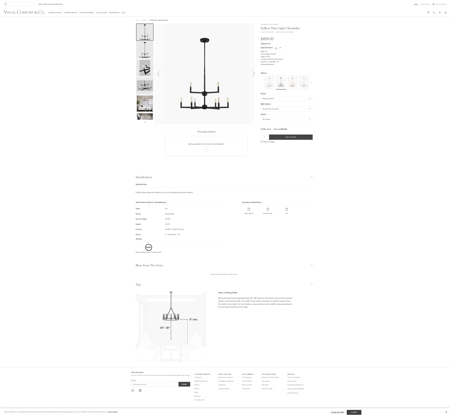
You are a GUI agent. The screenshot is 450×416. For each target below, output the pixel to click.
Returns (197, 385)
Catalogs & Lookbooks (226, 381)
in (276, 48)
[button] (445, 12)
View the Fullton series (284, 32)
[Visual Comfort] (26, 13)
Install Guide (267, 213)
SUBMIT (184, 384)
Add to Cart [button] (291, 137)
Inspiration (114, 12)
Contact (434, 12)
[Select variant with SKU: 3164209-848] (292, 82)
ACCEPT (354, 412)
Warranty (197, 396)
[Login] (440, 12)
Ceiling (144, 20)
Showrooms (428, 12)
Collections (101, 12)
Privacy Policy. (113, 412)
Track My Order (199, 400)
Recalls (196, 389)
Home (138, 20)
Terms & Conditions (294, 377)
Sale (124, 12)
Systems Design (70, 12)
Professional (425, 4)
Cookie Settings (292, 393)
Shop (416, 4)
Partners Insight (267, 389)
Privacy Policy (292, 381)
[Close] (446, 411)
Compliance (246, 389)
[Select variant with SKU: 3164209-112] (281, 82)
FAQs (196, 392)
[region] (225, 412)
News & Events (247, 385)
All (287, 213)
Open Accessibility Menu (295, 389)
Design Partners (86, 12)
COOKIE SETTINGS (337, 412)
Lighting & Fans (54, 12)
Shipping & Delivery (201, 381)
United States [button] (441, 4)
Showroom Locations (225, 377)
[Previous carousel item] (262, 82)
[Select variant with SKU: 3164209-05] (269, 82)
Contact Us (198, 377)
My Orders (265, 385)
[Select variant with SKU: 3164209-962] (304, 82)
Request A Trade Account (270, 377)
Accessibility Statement (295, 385)
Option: (264, 73)
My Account (266, 381)
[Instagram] (132, 390)
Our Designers (247, 377)
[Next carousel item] (311, 82)
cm (280, 48)
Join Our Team (247, 381)
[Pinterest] (140, 390)
